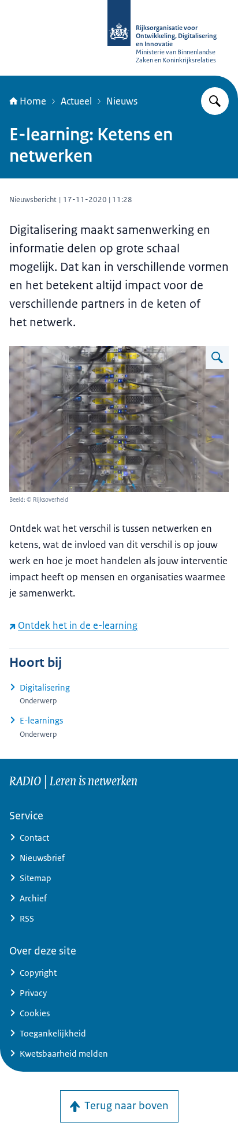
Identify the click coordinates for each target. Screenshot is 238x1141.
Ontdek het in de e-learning (77, 625)
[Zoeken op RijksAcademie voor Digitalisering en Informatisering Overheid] (215, 101)
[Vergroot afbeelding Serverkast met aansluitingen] (217, 357)
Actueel (76, 101)
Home (33, 101)
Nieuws (121, 101)
